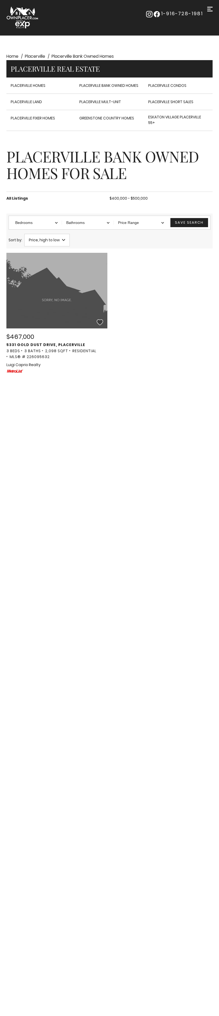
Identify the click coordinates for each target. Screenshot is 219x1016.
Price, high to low (44, 240)
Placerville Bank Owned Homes (108, 85)
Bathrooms (75, 222)
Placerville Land (26, 101)
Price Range (128, 222)
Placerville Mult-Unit (100, 101)
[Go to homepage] (33, 17)
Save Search (189, 222)
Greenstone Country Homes (106, 118)
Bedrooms (24, 222)
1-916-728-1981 (182, 13)
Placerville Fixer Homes (33, 118)
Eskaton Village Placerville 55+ (174, 119)
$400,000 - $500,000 (129, 198)
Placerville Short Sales (170, 101)
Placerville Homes (28, 85)
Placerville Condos (167, 85)
